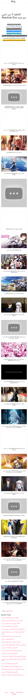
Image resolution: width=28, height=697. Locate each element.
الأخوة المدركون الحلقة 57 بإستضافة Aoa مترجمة (13, 675)
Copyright (14, 694)
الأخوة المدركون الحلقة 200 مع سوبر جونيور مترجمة (13, 629)
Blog (13, 1)
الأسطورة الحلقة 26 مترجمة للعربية (9, 653)
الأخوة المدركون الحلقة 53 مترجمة (14, 33)
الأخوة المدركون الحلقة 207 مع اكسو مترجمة (12, 650)
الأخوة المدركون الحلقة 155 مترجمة (10, 663)
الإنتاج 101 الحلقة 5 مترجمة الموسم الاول (11, 642)
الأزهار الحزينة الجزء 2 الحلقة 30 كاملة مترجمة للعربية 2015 (14, 35)
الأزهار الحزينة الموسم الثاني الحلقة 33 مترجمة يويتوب (14, 40)
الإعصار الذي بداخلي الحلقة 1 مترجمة (10, 617)
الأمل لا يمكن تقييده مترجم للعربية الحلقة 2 (11, 636)
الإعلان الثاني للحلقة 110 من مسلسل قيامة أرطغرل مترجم (13, 632)
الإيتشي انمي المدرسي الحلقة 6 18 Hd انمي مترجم (13, 669)
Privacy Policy (20, 692)
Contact (12, 692)
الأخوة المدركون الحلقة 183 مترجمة (10, 626)
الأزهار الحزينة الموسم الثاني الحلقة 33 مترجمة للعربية (14, 656)
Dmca (6, 692)
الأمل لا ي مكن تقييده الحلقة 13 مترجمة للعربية (12, 620)
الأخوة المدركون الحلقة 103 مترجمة (10, 672)
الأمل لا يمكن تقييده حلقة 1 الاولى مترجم (11, 623)
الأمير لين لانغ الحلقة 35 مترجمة (14, 24)
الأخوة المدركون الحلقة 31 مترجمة (14, 31)
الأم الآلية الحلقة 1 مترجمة (7, 639)
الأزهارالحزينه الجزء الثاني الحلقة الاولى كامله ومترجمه (14, 38)
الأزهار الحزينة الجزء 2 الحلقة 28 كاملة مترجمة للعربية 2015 (14, 659)
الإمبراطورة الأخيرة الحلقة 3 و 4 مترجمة (14, 27)
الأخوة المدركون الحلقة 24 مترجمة (14, 29)
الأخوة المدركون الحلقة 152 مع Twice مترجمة (12, 666)
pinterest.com (9, 611)
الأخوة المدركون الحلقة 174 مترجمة (10, 647)
